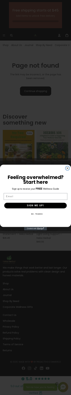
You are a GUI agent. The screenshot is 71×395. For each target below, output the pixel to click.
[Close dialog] (67, 168)
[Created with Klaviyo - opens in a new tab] (35, 228)
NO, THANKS (37, 214)
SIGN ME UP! (35, 205)
